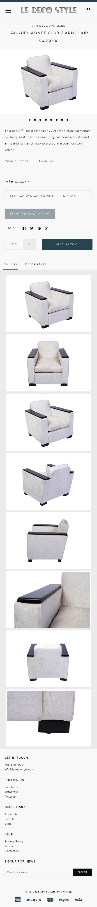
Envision (66, 891)
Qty (13, 244)
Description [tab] (35, 264)
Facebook (11, 787)
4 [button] (46, 120)
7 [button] (62, 120)
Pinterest (10, 796)
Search (9, 818)
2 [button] (35, 120)
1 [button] (29, 120)
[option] (48, 82)
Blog (8, 823)
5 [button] (51, 120)
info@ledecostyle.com (19, 769)
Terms (9, 846)
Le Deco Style (37, 891)
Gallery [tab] (10, 264)
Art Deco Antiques (48, 25)
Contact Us (12, 850)
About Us (11, 814)
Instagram (11, 791)
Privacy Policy (14, 841)
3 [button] (40, 120)
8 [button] (67, 120)
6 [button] (57, 120)
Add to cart (67, 244)
